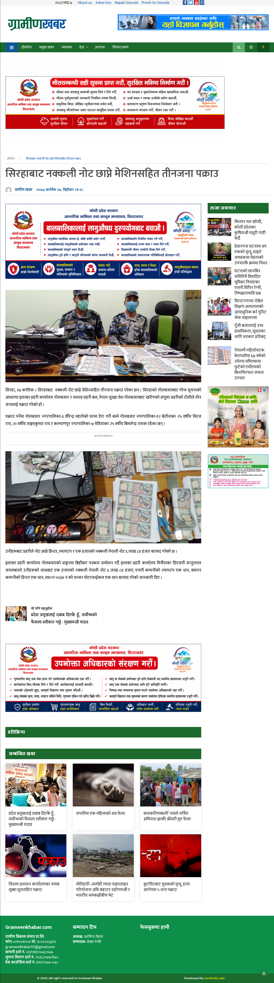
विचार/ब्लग (120, 47)
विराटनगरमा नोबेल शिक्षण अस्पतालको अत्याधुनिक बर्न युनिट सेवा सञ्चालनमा (250, 309)
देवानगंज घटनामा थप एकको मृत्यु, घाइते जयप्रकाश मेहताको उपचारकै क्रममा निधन (250, 255)
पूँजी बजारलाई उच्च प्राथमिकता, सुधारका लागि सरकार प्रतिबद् (250, 331)
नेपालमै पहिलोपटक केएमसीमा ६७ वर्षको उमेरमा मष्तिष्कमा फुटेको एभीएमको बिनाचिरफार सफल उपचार (249, 364)
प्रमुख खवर (46, 47)
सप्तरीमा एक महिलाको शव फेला (100, 813)
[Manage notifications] (264, 973)
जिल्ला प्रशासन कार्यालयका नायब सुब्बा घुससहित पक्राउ (34, 887)
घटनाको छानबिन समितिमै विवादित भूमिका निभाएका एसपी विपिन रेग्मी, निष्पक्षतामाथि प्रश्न (248, 282)
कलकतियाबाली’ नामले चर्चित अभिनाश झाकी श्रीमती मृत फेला (167, 816)
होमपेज (27, 47)
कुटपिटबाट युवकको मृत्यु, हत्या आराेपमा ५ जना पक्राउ (166, 887)
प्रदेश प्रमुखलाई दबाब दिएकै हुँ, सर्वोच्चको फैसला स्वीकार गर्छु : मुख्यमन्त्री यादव (32, 819)
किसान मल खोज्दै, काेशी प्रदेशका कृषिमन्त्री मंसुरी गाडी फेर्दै (249, 230)
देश (81, 47)
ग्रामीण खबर (23, 190)
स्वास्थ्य (67, 47)
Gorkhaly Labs (214, 978)
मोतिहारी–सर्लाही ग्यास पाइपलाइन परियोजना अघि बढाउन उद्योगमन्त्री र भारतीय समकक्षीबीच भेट (103, 890)
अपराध (100, 47)
